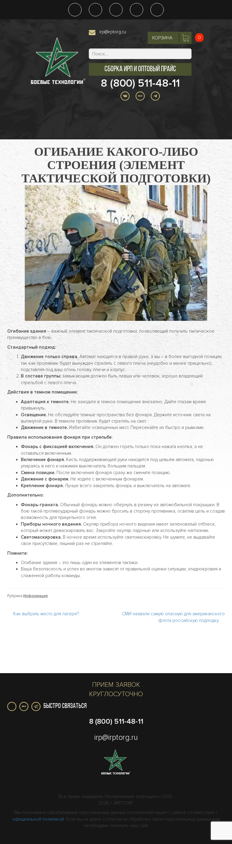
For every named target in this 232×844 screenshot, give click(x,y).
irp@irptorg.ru (112, 32)
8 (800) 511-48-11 (140, 83)
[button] (140, 69)
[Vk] (11, 706)
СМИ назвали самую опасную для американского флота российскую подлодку (173, 617)
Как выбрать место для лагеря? (46, 613)
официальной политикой (38, 819)
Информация (35, 595)
